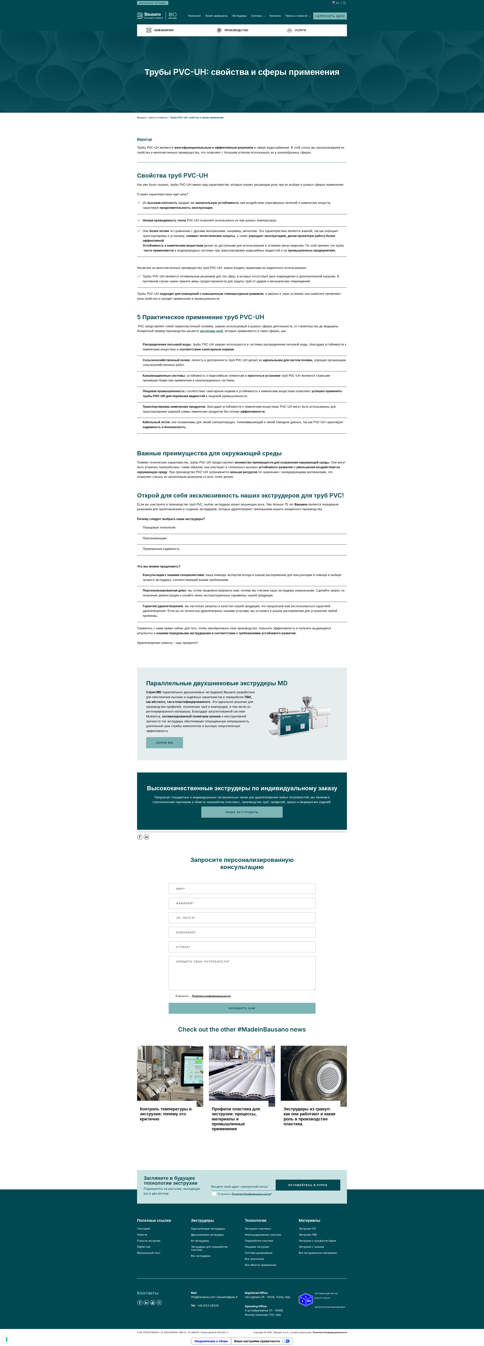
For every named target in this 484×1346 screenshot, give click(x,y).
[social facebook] (140, 1302)
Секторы (256, 15)
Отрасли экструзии (148, 1240)
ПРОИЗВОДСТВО (236, 30)
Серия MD (164, 742)
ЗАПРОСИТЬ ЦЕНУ (330, 16)
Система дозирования (258, 1252)
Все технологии (254, 1258)
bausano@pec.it (227, 1297)
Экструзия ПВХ (308, 1234)
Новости (142, 1234)
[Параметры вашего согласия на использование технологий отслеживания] (6, 1339)
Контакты (275, 15)
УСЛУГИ (300, 30)
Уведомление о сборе (211, 1341)
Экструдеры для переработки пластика (209, 1248)
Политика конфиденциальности (211, 995)
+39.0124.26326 (208, 1305)
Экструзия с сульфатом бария (317, 1240)
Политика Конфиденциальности (251, 1193)
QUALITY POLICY (322, 1298)
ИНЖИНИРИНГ (164, 30)
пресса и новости (158, 117)
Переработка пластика (259, 1240)
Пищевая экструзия (257, 1246)
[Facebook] (140, 839)
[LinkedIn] (146, 839)
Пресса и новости (296, 15)
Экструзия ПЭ (307, 1228)
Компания (194, 15)
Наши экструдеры (242, 812)
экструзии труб (211, 331)
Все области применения (260, 1264)
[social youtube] (152, 1302)
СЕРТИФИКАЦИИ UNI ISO (326, 1293)
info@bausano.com (203, 1297)
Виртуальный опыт (148, 1252)
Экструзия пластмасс (258, 1228)
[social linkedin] (146, 1302)
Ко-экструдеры (200, 1240)
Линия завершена (216, 15)
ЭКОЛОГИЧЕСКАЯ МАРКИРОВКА (329, 1307)
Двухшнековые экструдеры (207, 1234)
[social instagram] (159, 1302)
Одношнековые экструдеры (208, 1228)
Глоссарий (143, 1228)
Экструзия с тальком (311, 1246)
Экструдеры (239, 15)
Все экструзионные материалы (318, 1252)
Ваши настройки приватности (257, 1341)
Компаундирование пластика (263, 1234)
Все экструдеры (200, 1255)
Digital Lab (143, 1246)
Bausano (141, 117)
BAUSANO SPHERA (152, 3)
